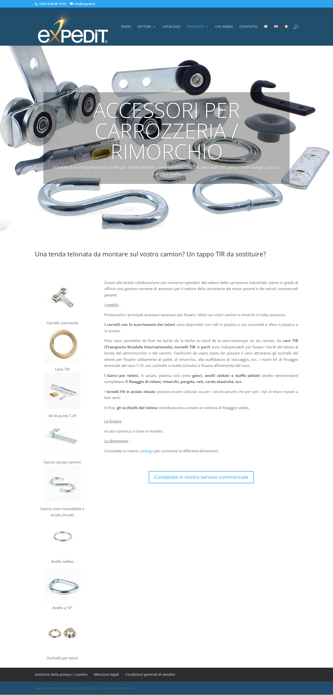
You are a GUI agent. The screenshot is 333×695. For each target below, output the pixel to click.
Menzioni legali (106, 674)
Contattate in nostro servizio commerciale (201, 477)
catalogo (146, 450)
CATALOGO (171, 27)
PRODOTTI (195, 27)
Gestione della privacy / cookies (61, 674)
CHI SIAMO (224, 27)
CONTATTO (248, 27)
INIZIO (126, 27)
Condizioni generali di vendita (150, 674)
